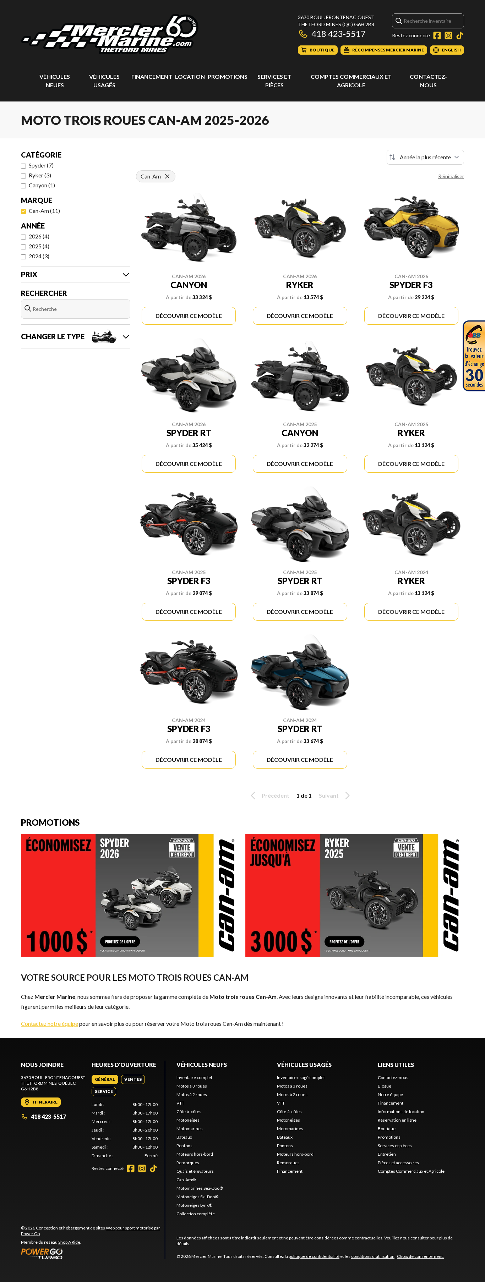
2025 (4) (39, 246)
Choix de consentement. (420, 1256)
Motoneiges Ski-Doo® (197, 1196)
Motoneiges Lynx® (194, 1205)
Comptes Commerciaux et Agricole (411, 1171)
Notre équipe (390, 1094)
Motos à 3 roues (191, 1086)
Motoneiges (188, 1120)
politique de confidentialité (314, 1256)
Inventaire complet (194, 1077)
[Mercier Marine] (109, 34)
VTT (180, 1103)
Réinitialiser (451, 176)
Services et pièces (395, 1145)
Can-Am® (186, 1179)
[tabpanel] (125, 1130)
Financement (151, 76)
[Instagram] (448, 35)
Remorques (187, 1162)
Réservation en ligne (397, 1120)
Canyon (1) (42, 185)
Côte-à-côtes (188, 1111)
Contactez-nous (393, 1077)
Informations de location (401, 1111)
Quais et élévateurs (195, 1171)
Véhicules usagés (304, 1064)
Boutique (387, 1128)
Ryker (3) (40, 175)
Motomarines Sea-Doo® (199, 1188)
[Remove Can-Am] (167, 176)
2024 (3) (39, 256)
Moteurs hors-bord (194, 1154)
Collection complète (195, 1213)
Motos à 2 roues (191, 1094)
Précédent (275, 795)
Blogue (384, 1086)
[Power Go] (93, 1253)
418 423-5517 (338, 33)
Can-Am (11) (44, 210)
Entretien (387, 1154)
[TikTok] (460, 35)
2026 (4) (39, 236)
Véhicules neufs (201, 1064)
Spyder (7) (41, 165)
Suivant (329, 795)
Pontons (184, 1145)
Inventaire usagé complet (301, 1077)
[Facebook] (437, 35)
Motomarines (189, 1128)
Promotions (227, 76)
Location (190, 76)
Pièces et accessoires (398, 1162)
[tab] (105, 1079)
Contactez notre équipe (49, 1023)
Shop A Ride (69, 1242)
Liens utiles (396, 1064)
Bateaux (184, 1137)
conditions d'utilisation (372, 1256)
